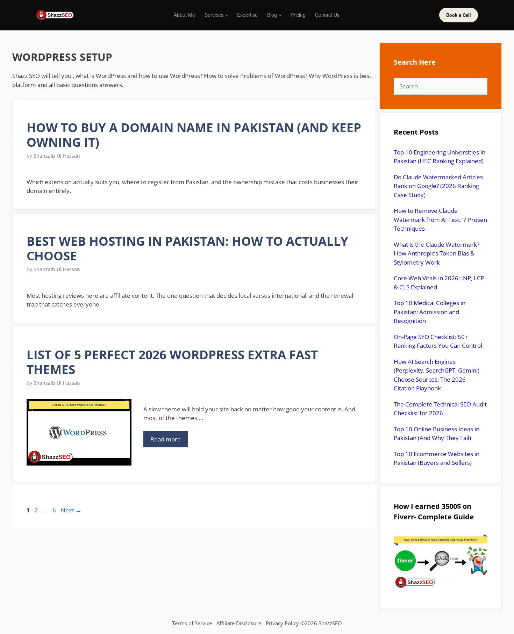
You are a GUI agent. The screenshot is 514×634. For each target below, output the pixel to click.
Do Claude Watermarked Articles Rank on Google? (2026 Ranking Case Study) (438, 186)
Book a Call (458, 15)
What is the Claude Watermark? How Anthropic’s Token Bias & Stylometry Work (436, 253)
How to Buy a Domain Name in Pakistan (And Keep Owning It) (194, 134)
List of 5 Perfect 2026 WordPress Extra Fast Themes (172, 361)
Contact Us (327, 14)
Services (216, 14)
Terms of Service (192, 623)
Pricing (298, 14)
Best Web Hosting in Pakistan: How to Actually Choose (187, 248)
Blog (274, 14)
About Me (184, 14)
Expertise (247, 14)
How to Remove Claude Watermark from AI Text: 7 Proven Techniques (440, 219)
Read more (165, 439)
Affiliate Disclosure (238, 623)
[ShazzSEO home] (55, 15)
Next (71, 510)
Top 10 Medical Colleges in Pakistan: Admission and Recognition (429, 312)
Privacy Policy (282, 623)
